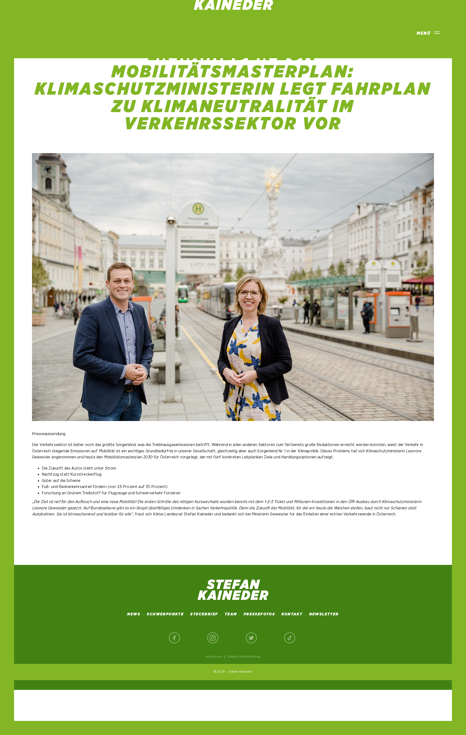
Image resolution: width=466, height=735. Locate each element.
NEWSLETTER (324, 614)
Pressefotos (259, 614)
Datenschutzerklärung (243, 656)
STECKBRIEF (204, 614)
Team (231, 614)
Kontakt (292, 614)
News (133, 614)
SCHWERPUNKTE (165, 614)
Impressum (214, 656)
